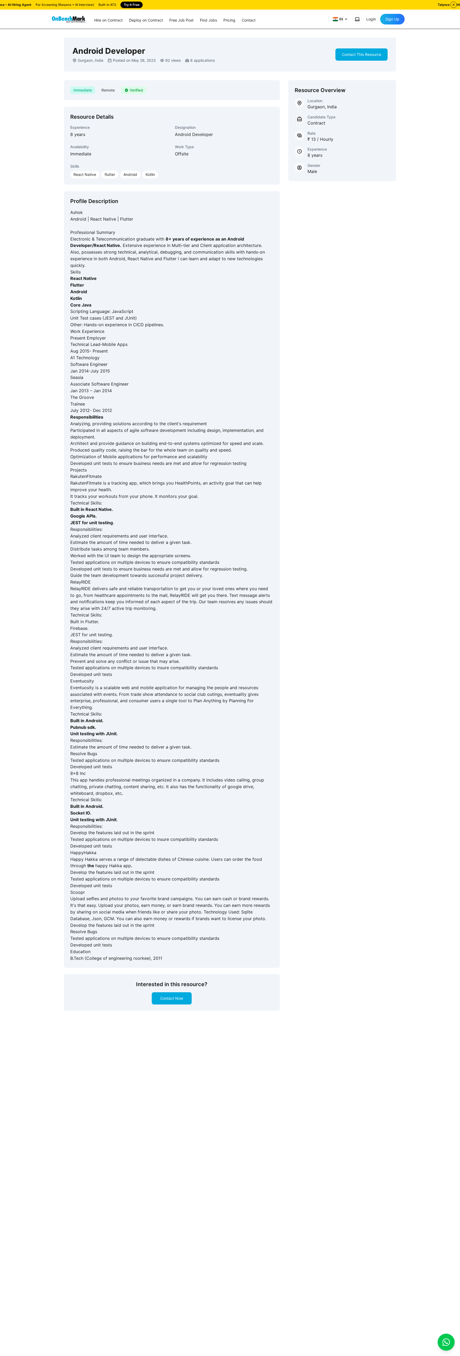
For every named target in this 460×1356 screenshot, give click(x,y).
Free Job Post (181, 20)
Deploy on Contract (146, 20)
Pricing (229, 20)
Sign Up (392, 19)
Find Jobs (208, 20)
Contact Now (171, 998)
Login (371, 19)
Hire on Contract (108, 20)
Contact (249, 20)
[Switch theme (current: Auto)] (357, 19)
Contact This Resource (361, 54)
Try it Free (131, 5)
